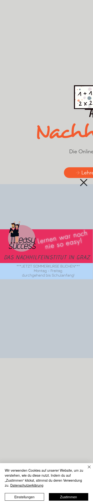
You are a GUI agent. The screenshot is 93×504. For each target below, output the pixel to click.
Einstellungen (24, 496)
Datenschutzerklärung (26, 485)
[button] (83, 182)
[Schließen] (86, 469)
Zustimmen (68, 496)
